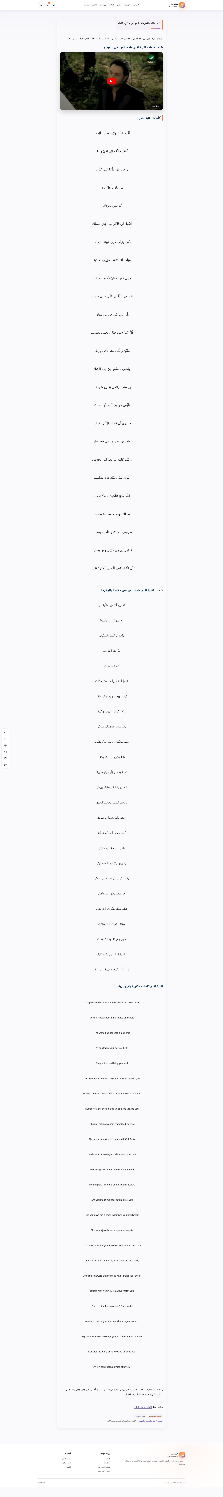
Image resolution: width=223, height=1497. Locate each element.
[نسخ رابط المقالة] (5, 764)
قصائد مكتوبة (66, 1463)
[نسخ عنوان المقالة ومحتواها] (5, 752)
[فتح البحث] (53, 5)
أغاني (119, 5)
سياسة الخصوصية (104, 1467)
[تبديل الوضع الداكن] (40, 5)
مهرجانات (103, 5)
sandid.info (41, 1482)
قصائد (112, 5)
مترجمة (86, 5)
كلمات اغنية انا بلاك (143, 1407)
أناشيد (94, 5)
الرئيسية (136, 5)
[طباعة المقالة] (5, 745)
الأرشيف (127, 5)
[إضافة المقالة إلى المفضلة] (5, 758)
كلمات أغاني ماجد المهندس (146, 1421)
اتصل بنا (107, 1463)
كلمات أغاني (66, 1459)
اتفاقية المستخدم (104, 1471)
